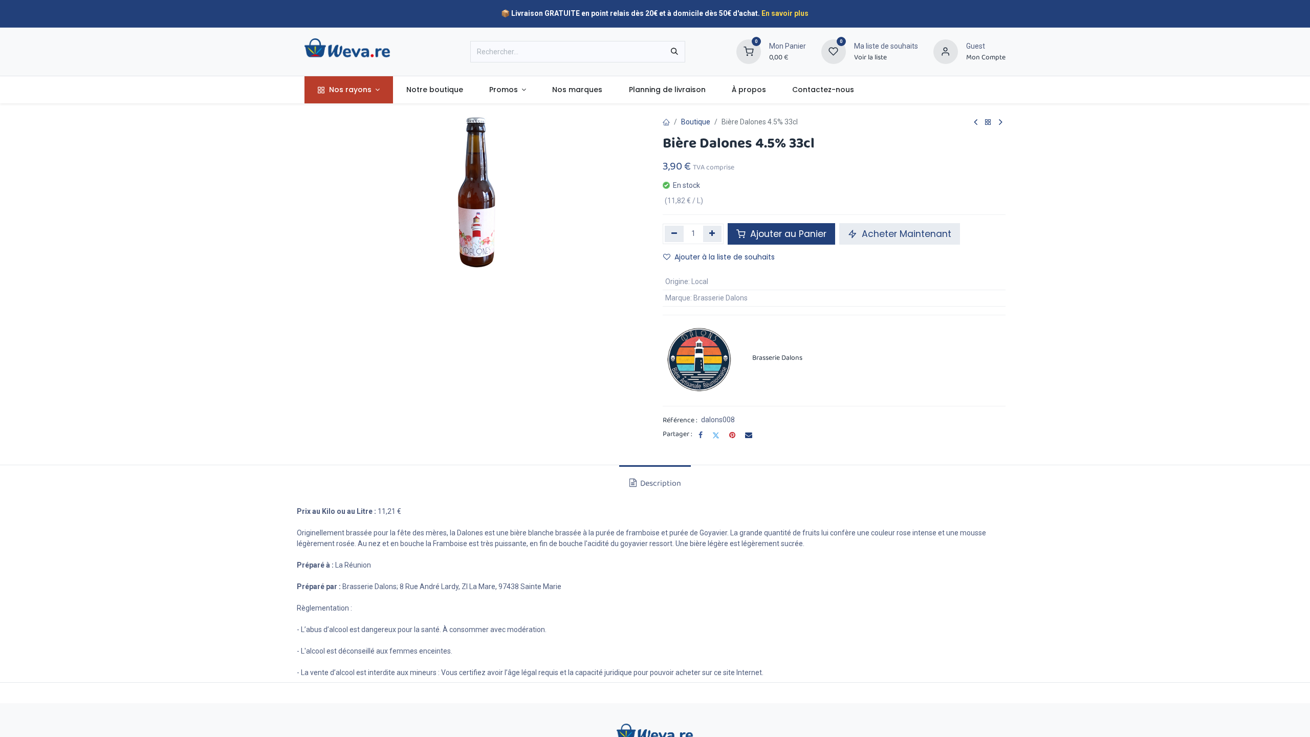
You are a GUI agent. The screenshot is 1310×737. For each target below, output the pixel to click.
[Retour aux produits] (988, 122)
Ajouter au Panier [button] (787, 234)
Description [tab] (660, 483)
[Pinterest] (732, 435)
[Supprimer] (674, 234)
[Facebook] (700, 435)
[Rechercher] (674, 51)
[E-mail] (748, 435)
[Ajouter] (712, 234)
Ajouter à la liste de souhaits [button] (724, 257)
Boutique (695, 122)
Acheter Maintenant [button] (905, 234)
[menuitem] (348, 89)
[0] (748, 51)
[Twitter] (715, 435)
